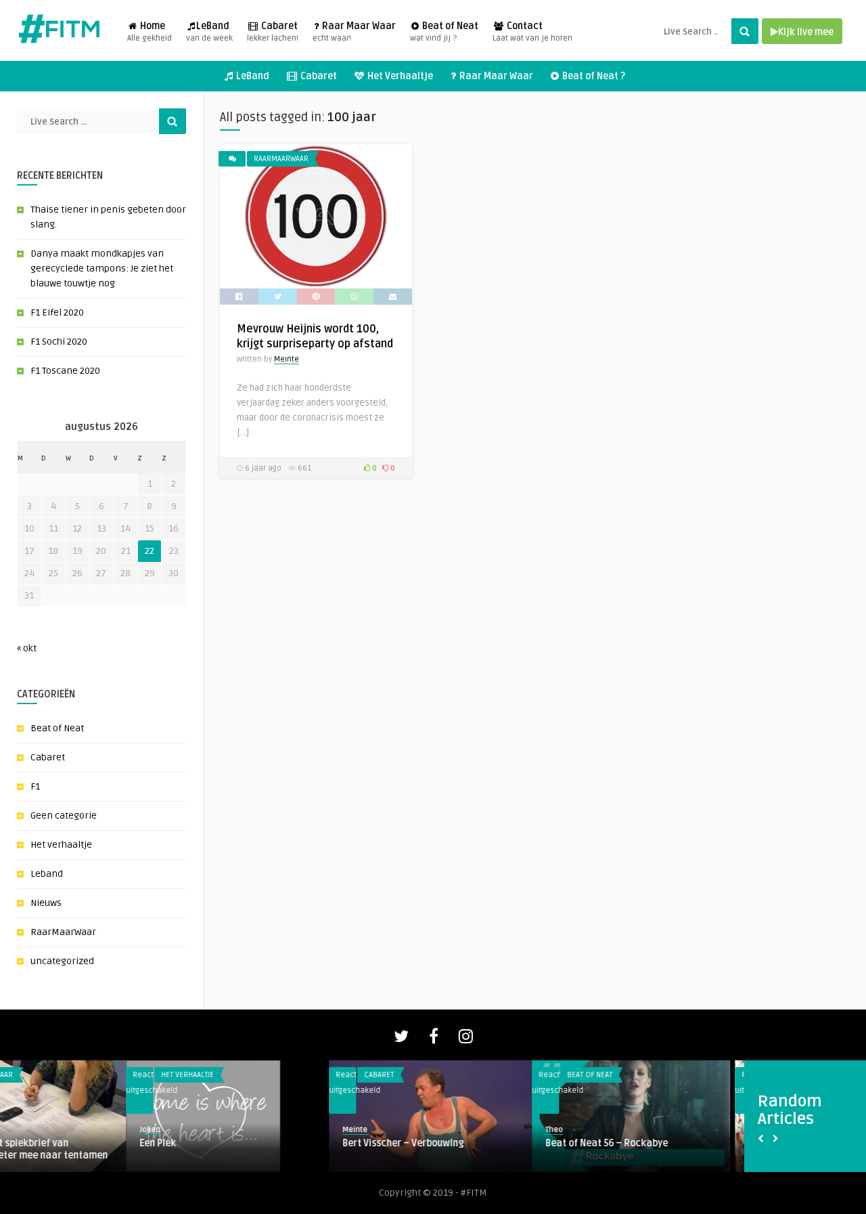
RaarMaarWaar (63, 932)
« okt (27, 648)
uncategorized (62, 961)
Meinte (286, 359)
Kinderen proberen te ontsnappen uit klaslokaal (501, 1149)
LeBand (209, 31)
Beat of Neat (444, 31)
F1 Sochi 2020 (58, 341)
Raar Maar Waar (354, 31)
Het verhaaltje (61, 844)
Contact (532, 31)
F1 (35, 786)
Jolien (24, 1129)
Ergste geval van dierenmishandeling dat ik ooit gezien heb (298, 1149)
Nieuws (46, 903)
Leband (46, 874)
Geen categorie (63, 815)
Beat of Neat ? (592, 76)
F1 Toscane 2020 (65, 370)
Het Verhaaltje (399, 76)
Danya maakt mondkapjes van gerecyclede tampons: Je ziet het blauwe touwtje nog (101, 268)
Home (149, 31)
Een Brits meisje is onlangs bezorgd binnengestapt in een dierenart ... (700, 1149)
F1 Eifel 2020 (57, 312)
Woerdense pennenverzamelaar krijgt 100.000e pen (98, 1149)
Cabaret (272, 31)
